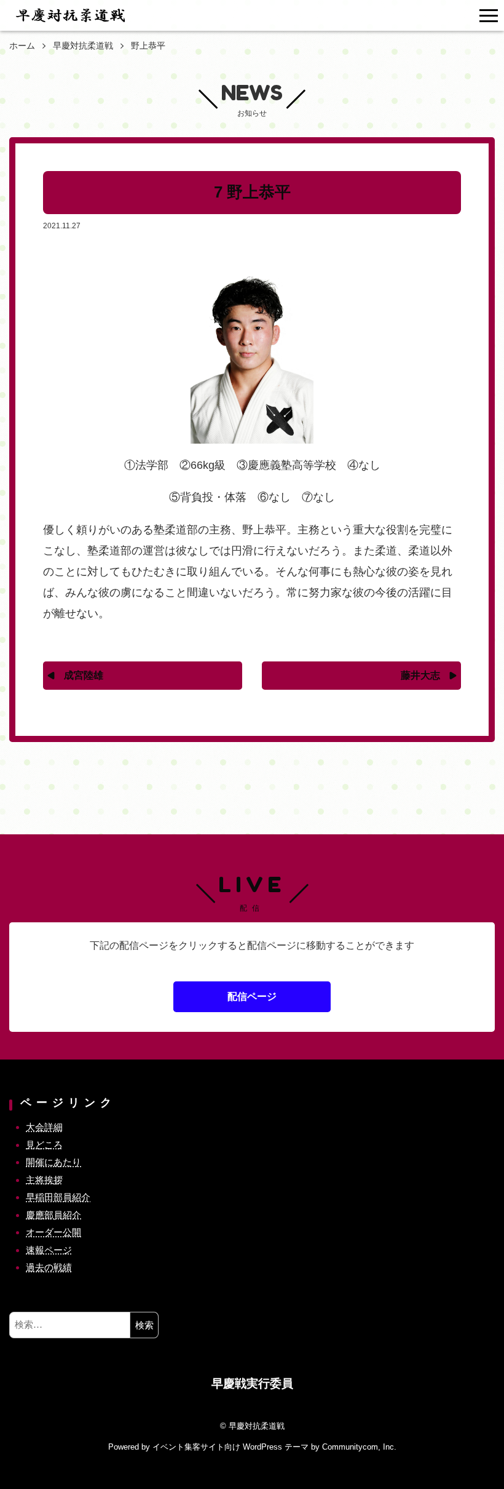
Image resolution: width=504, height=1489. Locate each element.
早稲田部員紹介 (58, 1197)
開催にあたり (53, 1162)
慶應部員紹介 (53, 1215)
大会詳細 (44, 1127)
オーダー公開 (53, 1232)
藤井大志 (420, 675)
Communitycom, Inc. (359, 1446)
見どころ (44, 1145)
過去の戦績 (49, 1267)
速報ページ (49, 1250)
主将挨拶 (44, 1180)
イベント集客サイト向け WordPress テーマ (230, 1446)
